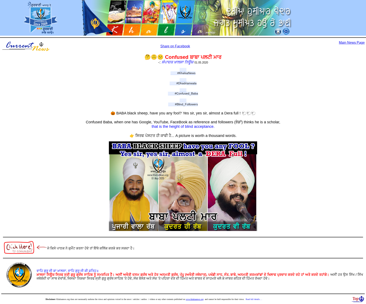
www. (188, 299)
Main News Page (352, 42)
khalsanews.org (197, 299)
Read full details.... (254, 299)
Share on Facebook (175, 46)
